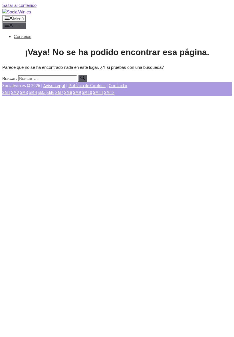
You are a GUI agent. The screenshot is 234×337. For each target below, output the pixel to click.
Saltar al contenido (19, 5)
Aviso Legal (54, 85)
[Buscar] (82, 78)
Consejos (22, 36)
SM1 (6, 92)
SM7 (59, 92)
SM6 (51, 92)
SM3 (24, 92)
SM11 (98, 92)
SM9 (77, 92)
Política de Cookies (87, 85)
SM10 (87, 92)
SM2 (15, 92)
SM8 (68, 92)
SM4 (33, 92)
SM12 (109, 92)
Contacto (118, 85)
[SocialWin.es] (16, 11)
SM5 (42, 92)
